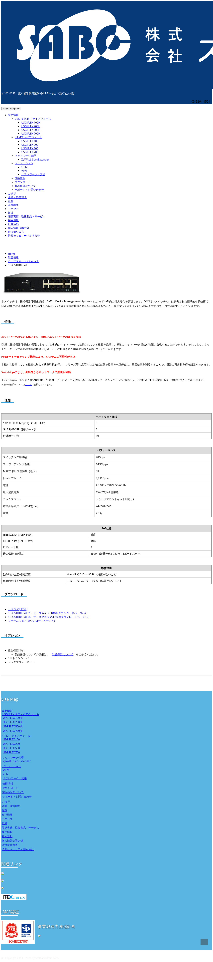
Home (11, 254)
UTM (24, 167)
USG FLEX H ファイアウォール (33, 119)
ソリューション (24, 163)
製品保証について (25, 186)
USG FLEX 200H (30, 126)
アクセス (13, 209)
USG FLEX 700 (29, 152)
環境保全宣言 (16, 232)
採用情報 (13, 220)
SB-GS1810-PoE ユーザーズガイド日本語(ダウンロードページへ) (47, 613)
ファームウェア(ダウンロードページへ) (31, 621)
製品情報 (13, 115)
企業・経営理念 (17, 197)
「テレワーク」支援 (33, 174)
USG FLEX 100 (29, 141)
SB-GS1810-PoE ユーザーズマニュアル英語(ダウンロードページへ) (48, 617)
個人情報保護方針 (18, 228)
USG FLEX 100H (30, 122)
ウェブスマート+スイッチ (23, 261)
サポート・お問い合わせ (29, 189)
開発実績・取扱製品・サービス (26, 216)
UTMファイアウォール (28, 137)
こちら (28, 384)
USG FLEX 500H (30, 130)
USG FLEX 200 (29, 145)
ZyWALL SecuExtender (35, 159)
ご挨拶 (12, 193)
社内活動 (13, 224)
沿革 (10, 201)
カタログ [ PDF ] (17, 609)
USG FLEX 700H (30, 133)
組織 (10, 212)
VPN (24, 170)
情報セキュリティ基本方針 (24, 235)
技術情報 (20, 178)
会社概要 (13, 205)
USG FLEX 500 (29, 148)
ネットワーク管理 (25, 156)
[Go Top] (204, 942)
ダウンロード (23, 182)
